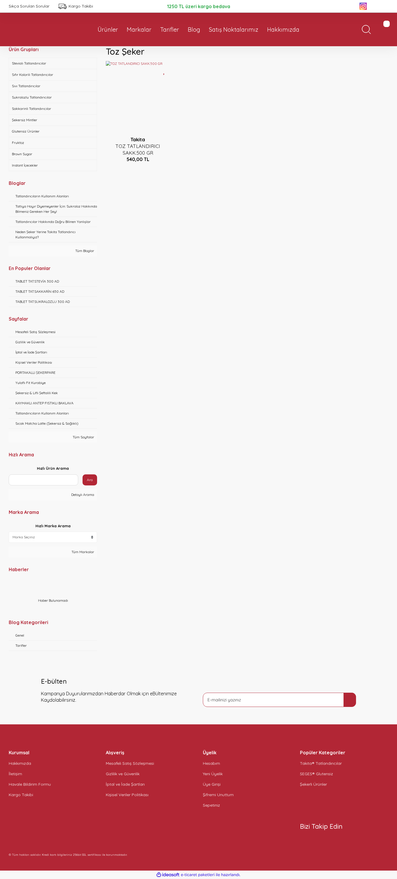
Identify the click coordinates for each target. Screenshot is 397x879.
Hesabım (211, 763)
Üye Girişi (212, 784)
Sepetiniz (211, 805)
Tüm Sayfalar (83, 437)
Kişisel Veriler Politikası (127, 794)
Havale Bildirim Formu (30, 784)
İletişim (15, 773)
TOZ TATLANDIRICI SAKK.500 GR (137, 149)
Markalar (139, 29)
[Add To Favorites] (164, 70)
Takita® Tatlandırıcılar (321, 763)
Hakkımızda (20, 763)
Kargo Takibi (21, 794)
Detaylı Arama (82, 494)
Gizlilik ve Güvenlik (123, 773)
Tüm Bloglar (84, 251)
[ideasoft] (168, 875)
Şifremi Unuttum (218, 794)
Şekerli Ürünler (313, 784)
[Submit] (350, 700)
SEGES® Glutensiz (316, 773)
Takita (137, 139)
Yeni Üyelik (213, 773)
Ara (90, 480)
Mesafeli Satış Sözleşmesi (130, 763)
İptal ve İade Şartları (125, 784)
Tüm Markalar (82, 552)
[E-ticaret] (198, 875)
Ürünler (108, 29)
